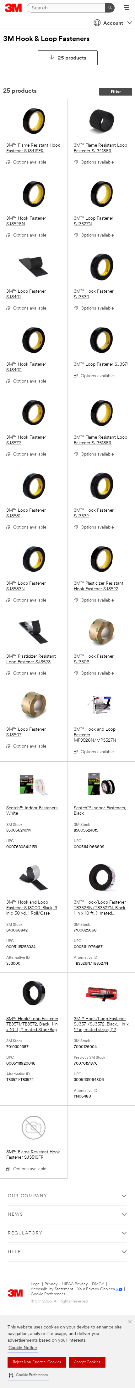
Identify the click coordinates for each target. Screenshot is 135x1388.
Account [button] (113, 23)
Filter (116, 92)
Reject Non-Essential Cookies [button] (37, 1362)
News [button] (15, 1214)
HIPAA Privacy (75, 1284)
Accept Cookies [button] (87, 1362)
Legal (35, 1284)
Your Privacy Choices (96, 1289)
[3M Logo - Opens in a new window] (13, 8)
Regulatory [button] (25, 1233)
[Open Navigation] (126, 8)
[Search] (110, 8)
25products (72, 58)
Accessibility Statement (52, 1289)
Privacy (51, 1284)
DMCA (98, 1284)
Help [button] (14, 1252)
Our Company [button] (27, 1196)
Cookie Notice (22, 1348)
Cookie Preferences (48, 1294)
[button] (28, 1375)
